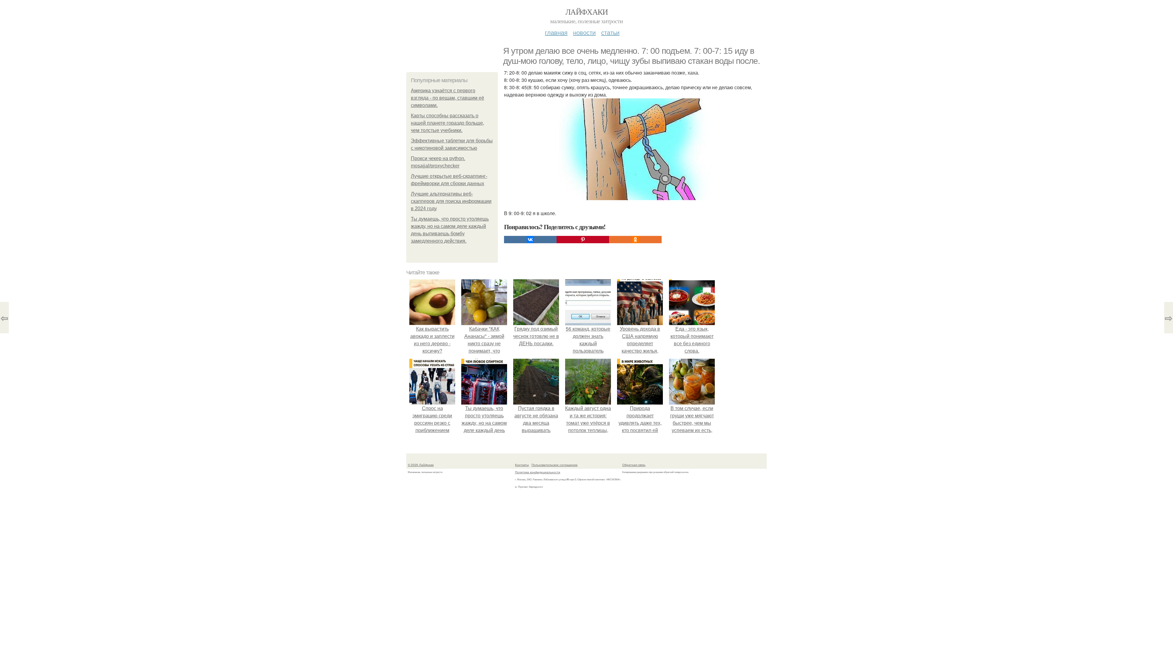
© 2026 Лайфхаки (421, 465)
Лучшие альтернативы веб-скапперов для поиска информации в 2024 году (451, 201)
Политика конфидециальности (537, 472)
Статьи (610, 32)
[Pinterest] (583, 239)
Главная (556, 32)
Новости (584, 32)
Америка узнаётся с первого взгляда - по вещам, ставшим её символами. (447, 98)
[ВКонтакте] (530, 239)
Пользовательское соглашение (555, 465)
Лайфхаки (586, 11)
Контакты (522, 465)
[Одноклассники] (635, 239)
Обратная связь (633, 465)
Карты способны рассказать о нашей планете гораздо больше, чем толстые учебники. (447, 123)
